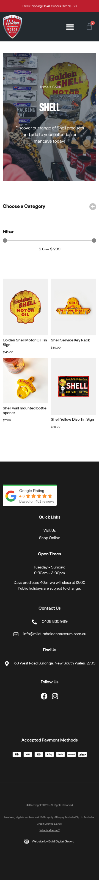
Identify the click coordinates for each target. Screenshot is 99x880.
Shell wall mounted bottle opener (24, 410)
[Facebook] (44, 696)
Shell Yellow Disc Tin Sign (72, 419)
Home (43, 87)
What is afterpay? (50, 830)
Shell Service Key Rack (70, 340)
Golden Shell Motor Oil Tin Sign (25, 342)
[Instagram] (55, 696)
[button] (70, 27)
